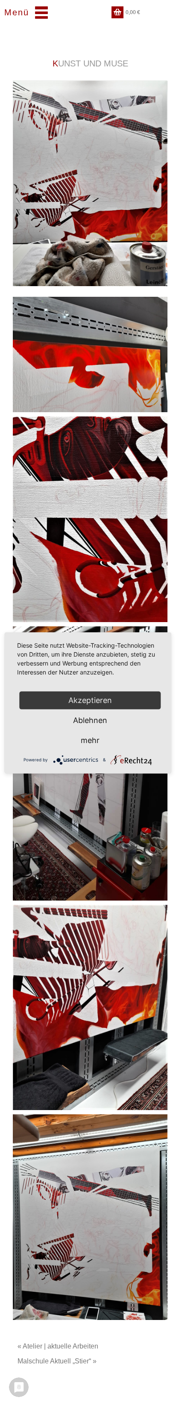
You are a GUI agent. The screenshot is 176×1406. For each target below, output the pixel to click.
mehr (90, 740)
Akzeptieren (90, 700)
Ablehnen (90, 720)
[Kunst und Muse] (90, 183)
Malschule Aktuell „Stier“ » (57, 1361)
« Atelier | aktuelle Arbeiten (58, 1346)
